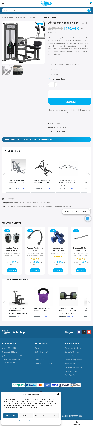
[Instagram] (84, 332)
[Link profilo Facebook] (54, 127)
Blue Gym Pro (70, 375)
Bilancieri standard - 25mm (81, 254)
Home (4, 17)
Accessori (8, 253)
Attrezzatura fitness (23, 207)
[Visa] (55, 385)
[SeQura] (19, 385)
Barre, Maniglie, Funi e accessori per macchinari (35, 255)
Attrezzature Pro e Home (25, 17)
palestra (69, 207)
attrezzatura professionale (43, 207)
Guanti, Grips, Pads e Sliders (12, 257)
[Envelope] (89, 332)
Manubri (62, 253)
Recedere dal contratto (74, 367)
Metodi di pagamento (73, 360)
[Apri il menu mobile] (3, 3)
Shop (11, 17)
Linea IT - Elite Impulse (46, 17)
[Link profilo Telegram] (66, 127)
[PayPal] (31, 385)
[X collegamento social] (57, 127)
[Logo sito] (46, 3)
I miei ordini (39, 356)
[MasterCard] (40, 385)
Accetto (10, 416)
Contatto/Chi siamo (72, 352)
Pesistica (54, 253)
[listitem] (18, 174)
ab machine (10, 207)
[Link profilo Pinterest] (60, 127)
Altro (11, 256)
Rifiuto (26, 416)
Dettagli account (41, 352)
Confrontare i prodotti (43, 364)
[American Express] (47, 385)
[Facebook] (79, 332)
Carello (37, 348)
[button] (57, 394)
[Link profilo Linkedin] (63, 127)
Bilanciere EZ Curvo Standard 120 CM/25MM (81, 250)
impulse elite (60, 207)
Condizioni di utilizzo (35, 421)
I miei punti (39, 360)
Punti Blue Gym (71, 371)
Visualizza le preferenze (46, 416)
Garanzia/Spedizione (73, 356)
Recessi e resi (70, 364)
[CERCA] (89, 10)
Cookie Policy (23, 421)
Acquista (70, 102)
